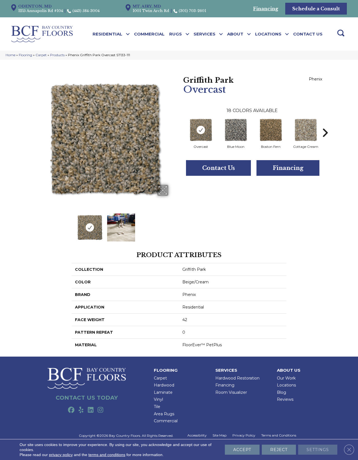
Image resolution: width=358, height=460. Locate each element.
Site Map (220, 435)
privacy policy (61, 454)
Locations (268, 34)
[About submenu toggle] (249, 34)
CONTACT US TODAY (87, 397)
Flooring (25, 55)
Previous (38, 224)
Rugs (175, 34)
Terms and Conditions (278, 435)
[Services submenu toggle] (221, 34)
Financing (288, 168)
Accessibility (197, 435)
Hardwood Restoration (237, 378)
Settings (318, 449)
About (235, 34)
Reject (279, 449)
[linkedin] (91, 410)
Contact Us (307, 34)
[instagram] (100, 410)
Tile (157, 406)
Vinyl (158, 399)
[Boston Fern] (271, 130)
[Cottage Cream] (306, 130)
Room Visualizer (231, 392)
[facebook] (71, 410)
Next (172, 224)
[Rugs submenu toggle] (187, 34)
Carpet (41, 55)
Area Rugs (164, 413)
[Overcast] (201, 130)
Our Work (286, 378)
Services (204, 34)
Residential (107, 34)
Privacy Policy (243, 435)
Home (10, 55)
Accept (242, 449)
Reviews (285, 399)
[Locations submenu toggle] (287, 34)
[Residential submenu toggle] (127, 34)
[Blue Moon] (236, 130)
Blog (281, 392)
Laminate (163, 392)
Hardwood (164, 385)
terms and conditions (106, 454)
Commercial (149, 34)
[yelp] (81, 410)
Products (57, 55)
